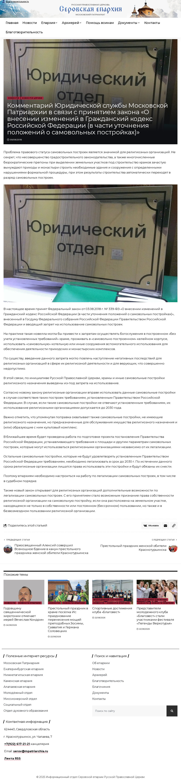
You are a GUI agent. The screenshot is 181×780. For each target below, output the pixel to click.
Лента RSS (12, 758)
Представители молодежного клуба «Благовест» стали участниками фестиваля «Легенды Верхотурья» (155, 616)
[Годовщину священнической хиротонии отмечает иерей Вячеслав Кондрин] (24, 592)
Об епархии (101, 663)
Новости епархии (29, 603)
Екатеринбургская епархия (23, 669)
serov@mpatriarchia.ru (30, 751)
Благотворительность (17, 1)
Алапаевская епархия (19, 686)
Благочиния (101, 686)
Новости (13, 98)
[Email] (165, 525)
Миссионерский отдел (20, 699)
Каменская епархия (18, 681)
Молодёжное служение (108, 600)
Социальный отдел (17, 704)
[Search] (172, 710)
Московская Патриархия (21, 663)
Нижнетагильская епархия (23, 675)
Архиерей (99, 675)
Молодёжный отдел (18, 692)
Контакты (99, 699)
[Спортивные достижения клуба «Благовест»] (112, 592)
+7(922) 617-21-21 (17, 744)
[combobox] (128, 710)
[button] (173, 525)
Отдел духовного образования (26, 710)
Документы (100, 692)
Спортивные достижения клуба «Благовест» (112, 610)
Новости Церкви (32, 98)
